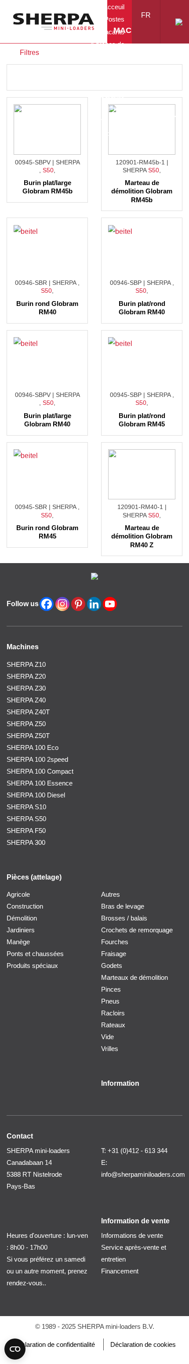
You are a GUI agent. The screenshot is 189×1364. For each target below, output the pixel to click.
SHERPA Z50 (26, 723)
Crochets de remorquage (137, 930)
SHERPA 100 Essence (40, 783)
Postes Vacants (112, 25)
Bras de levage (122, 906)
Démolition (22, 918)
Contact (113, 133)
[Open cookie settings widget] (14, 1349)
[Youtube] (110, 604)
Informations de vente (106, 75)
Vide (107, 1036)
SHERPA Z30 (26, 688)
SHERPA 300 (26, 842)
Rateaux (113, 1025)
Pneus (110, 1001)
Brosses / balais (124, 918)
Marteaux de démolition (134, 977)
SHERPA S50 (26, 818)
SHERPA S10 (26, 807)
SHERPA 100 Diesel (36, 795)
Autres (110, 894)
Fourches (114, 942)
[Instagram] (62, 604)
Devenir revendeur (109, 114)
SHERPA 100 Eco (32, 747)
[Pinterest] (78, 604)
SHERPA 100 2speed (37, 759)
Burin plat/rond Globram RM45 (142, 420)
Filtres (29, 52)
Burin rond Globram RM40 (47, 308)
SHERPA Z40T (28, 712)
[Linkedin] (94, 604)
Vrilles (109, 1048)
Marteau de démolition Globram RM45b (141, 191)
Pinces (111, 989)
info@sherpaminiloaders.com (143, 1174)
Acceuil (113, 7)
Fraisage (113, 953)
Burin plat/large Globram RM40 (47, 420)
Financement (119, 1271)
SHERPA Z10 (26, 664)
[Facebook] (47, 604)
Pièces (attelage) (143, 78)
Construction (25, 906)
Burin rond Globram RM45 (47, 532)
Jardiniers (21, 930)
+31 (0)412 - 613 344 (137, 1150)
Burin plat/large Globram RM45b (47, 187)
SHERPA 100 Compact (40, 771)
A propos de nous (107, 50)
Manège (18, 942)
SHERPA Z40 (26, 700)
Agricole (18, 894)
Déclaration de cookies (143, 1344)
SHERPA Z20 (26, 676)
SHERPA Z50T (28, 735)
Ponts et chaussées (35, 953)
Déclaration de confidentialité (54, 1344)
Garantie (112, 95)
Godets (111, 965)
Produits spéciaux (32, 965)
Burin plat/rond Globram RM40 (142, 308)
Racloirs (113, 1013)
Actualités (138, 117)
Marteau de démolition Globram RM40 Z (141, 536)
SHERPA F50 (26, 830)
